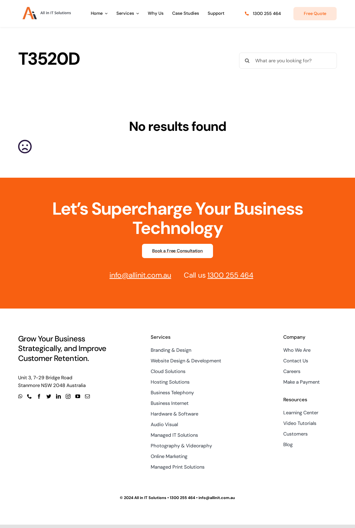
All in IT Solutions (150, 497)
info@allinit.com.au (140, 275)
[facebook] (39, 396)
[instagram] (68, 396)
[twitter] (48, 396)
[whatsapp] (20, 396)
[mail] (87, 396)
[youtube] (77, 396)
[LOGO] (46, 7)
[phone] (29, 396)
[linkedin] (58, 396)
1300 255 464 (267, 13)
